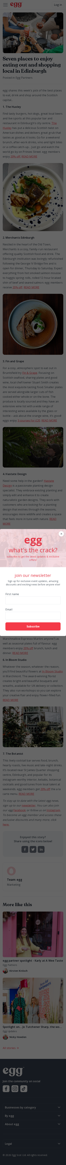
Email (8, 609)
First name (12, 594)
